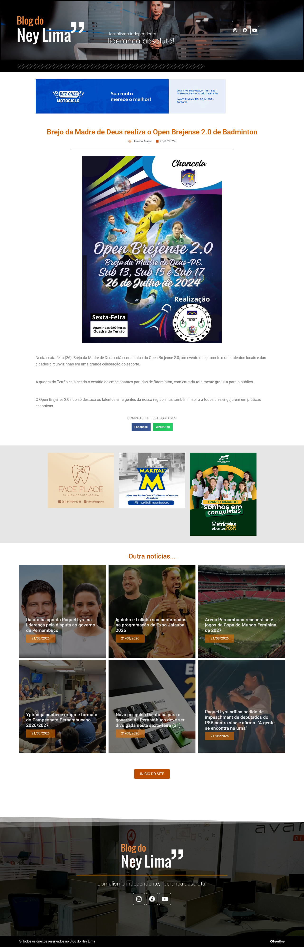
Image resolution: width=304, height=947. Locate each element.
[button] (141, 427)
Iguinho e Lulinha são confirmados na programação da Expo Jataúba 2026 (151, 625)
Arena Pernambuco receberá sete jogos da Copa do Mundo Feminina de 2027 (240, 625)
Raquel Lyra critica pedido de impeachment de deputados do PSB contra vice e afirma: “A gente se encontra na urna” (240, 720)
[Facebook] (245, 30)
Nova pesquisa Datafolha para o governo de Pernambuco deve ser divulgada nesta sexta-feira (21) (150, 720)
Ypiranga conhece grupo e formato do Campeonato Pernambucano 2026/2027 (61, 720)
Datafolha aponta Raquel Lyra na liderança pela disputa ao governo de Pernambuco (60, 625)
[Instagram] (235, 30)
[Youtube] (254, 30)
